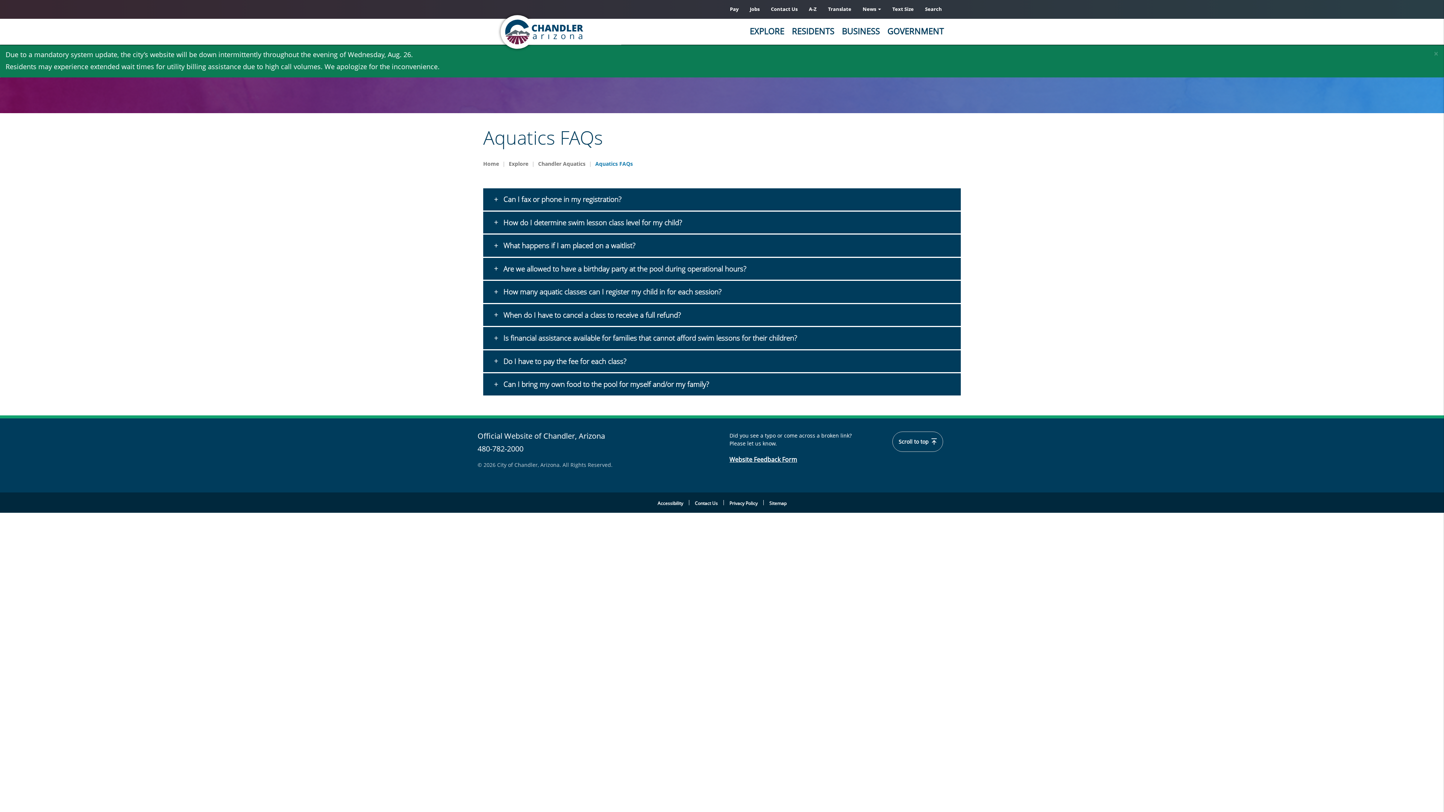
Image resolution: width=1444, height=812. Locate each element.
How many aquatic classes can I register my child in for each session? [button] (612, 292)
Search (933, 9)
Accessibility (670, 503)
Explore (767, 30)
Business (861, 30)
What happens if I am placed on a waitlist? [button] (569, 245)
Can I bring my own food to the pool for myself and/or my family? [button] (605, 384)
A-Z (813, 9)
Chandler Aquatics (561, 163)
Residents (813, 30)
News (870, 9)
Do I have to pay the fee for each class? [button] (564, 361)
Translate (839, 9)
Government (915, 30)
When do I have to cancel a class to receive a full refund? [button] (591, 315)
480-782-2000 (500, 449)
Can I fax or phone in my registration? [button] (562, 199)
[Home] (571, 32)
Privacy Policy (744, 503)
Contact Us (784, 9)
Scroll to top (914, 441)
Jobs (755, 9)
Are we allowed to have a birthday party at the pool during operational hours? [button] (624, 269)
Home (491, 163)
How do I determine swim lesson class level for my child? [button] (592, 222)
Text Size (903, 9)
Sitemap (778, 503)
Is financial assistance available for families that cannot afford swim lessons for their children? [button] (649, 338)
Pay (734, 9)
